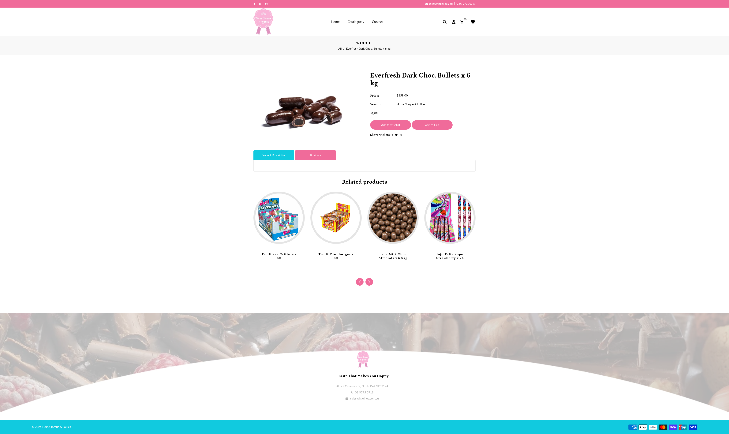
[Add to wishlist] (275, 238)
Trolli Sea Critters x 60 (450, 256)
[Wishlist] (472, 22)
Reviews (315, 155)
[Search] (444, 22)
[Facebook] (255, 4)
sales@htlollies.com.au (441, 3)
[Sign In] (453, 22)
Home (335, 22)
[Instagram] (267, 4)
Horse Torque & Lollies (411, 104)
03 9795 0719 (467, 3)
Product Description (273, 155)
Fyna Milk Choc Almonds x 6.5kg (336, 256)
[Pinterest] (261, 4)
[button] (369, 282)
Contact (377, 22)
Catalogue (355, 22)
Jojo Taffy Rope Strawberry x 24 (393, 256)
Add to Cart (432, 125)
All (340, 48)
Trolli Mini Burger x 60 (279, 256)
